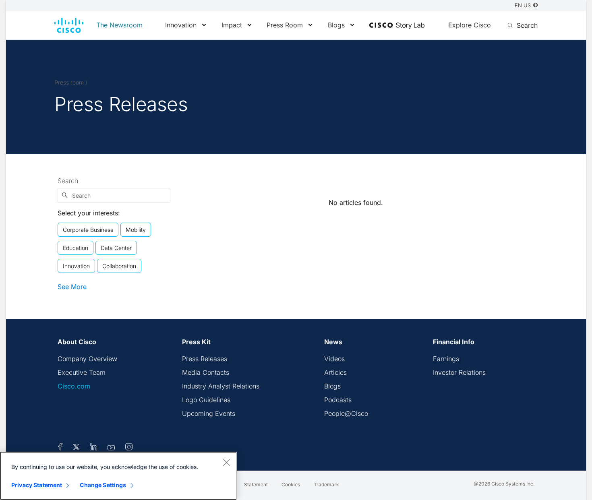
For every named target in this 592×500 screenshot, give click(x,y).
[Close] (226, 462)
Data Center (116, 247)
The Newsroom (119, 25)
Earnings (446, 359)
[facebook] (60, 448)
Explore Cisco (469, 25)
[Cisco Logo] (68, 25)
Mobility (136, 229)
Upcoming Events (208, 413)
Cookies (291, 484)
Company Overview (87, 359)
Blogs (336, 25)
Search (68, 181)
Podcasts (338, 400)
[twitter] (77, 448)
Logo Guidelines (206, 400)
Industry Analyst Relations (220, 386)
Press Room (285, 25)
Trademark (326, 484)
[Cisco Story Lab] (396, 26)
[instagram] (128, 448)
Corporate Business (88, 229)
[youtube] (111, 448)
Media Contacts (205, 372)
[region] (118, 476)
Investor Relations (459, 372)
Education (75, 247)
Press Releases (204, 359)
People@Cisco (346, 413)
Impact (231, 25)
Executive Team (82, 372)
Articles (335, 372)
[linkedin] (93, 448)
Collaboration (119, 265)
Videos (334, 359)
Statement (256, 484)
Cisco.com (74, 386)
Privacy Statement (36, 484)
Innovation (181, 25)
